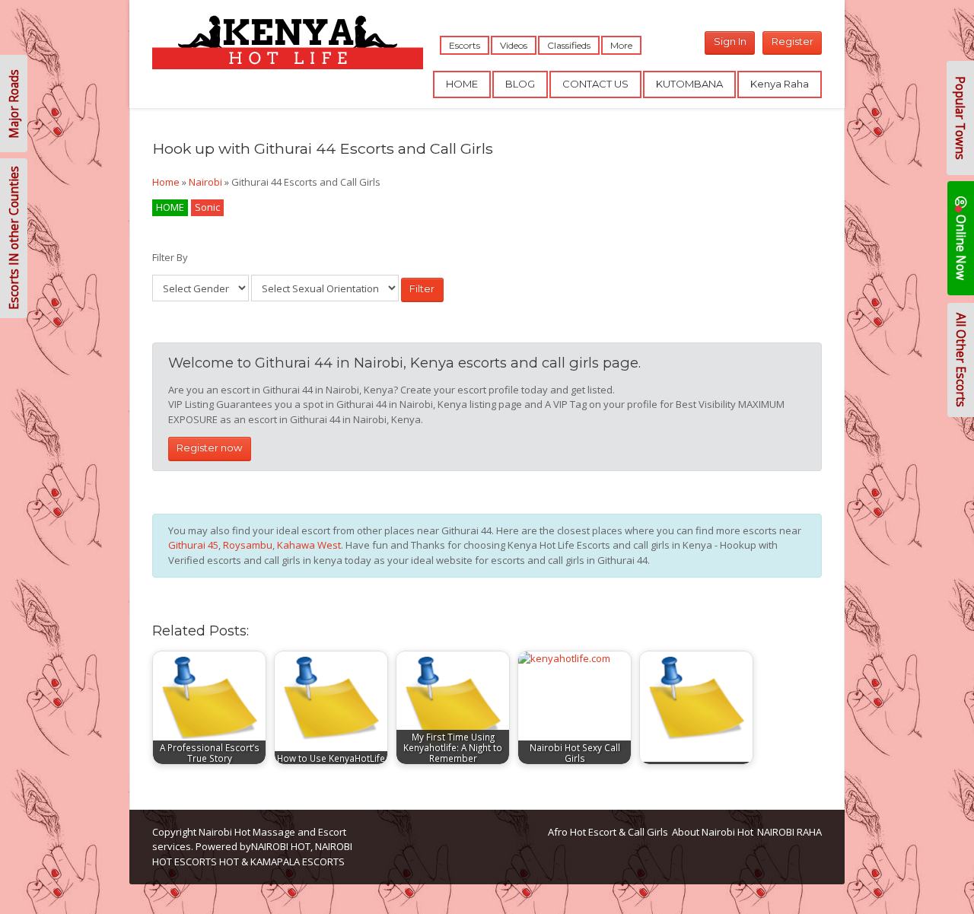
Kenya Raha (779, 84)
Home (166, 182)
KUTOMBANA (689, 84)
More (621, 45)
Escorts (464, 45)
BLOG (520, 84)
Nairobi (205, 182)
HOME (462, 84)
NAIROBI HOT (280, 846)
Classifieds (568, 45)
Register (792, 41)
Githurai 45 (193, 545)
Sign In (730, 41)
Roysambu (247, 545)
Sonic (207, 207)
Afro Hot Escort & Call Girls (608, 832)
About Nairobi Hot (712, 832)
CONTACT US (595, 84)
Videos (513, 45)
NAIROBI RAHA (789, 832)
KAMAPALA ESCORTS (297, 861)
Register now (209, 447)
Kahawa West (309, 545)
